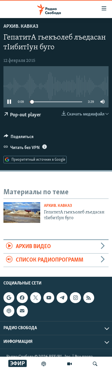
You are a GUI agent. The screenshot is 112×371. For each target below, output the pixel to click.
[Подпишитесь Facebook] (22, 297)
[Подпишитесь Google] (8, 297)
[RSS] (88, 297)
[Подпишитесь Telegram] (62, 297)
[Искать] (95, 364)
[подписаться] (22, 311)
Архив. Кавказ (20, 26)
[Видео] (69, 364)
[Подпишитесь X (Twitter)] (35, 297)
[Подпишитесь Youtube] (48, 297)
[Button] (19, 138)
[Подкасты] (8, 311)
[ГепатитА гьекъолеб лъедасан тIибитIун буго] (21, 212)
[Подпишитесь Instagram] (75, 297)
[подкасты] (43, 364)
